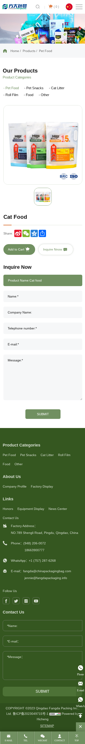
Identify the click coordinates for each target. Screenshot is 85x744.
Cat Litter (57, 88)
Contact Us (11, 518)
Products (29, 51)
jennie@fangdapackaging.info (45, 578)
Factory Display (42, 486)
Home (14, 51)
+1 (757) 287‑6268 (42, 560)
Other (45, 95)
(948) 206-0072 (34, 543)
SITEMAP (47, 726)
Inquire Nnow (53, 249)
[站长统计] (55, 713)
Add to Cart (16, 249)
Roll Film (11, 95)
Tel (26, 740)
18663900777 (34, 550)
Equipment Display (30, 509)
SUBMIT (43, 414)
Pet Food (45, 51)
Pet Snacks (35, 88)
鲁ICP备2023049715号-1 (31, 713)
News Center (58, 509)
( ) (56, 6)
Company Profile (15, 486)
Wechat (42, 740)
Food (29, 95)
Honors (8, 509)
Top (77, 740)
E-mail (8, 740)
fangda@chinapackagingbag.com (47, 571)
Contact (59, 740)
